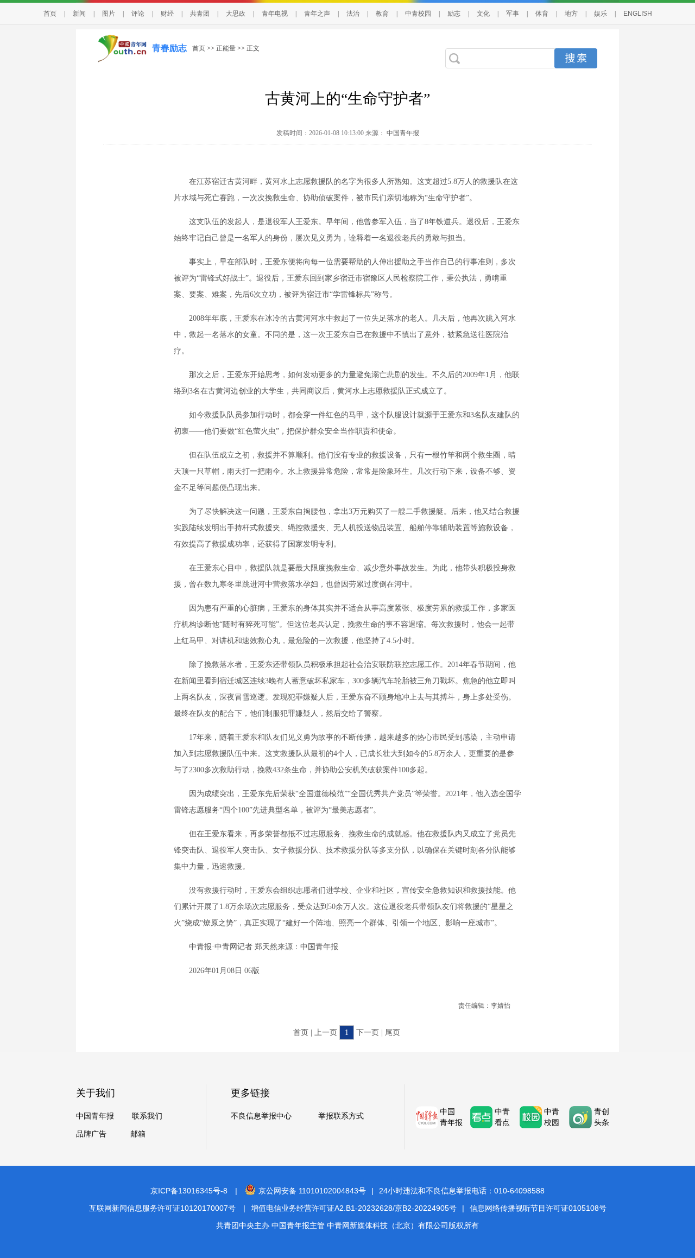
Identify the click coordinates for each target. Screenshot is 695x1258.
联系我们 (147, 1116)
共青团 (200, 13)
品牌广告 (91, 1134)
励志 (453, 13)
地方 (571, 13)
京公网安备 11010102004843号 (312, 1190)
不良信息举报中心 (261, 1116)
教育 (382, 13)
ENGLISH (637, 13)
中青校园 (418, 13)
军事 (512, 13)
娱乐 (600, 13)
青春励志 (169, 48)
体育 (541, 13)
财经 (167, 13)
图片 (108, 13)
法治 (352, 13)
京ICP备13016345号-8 (189, 1190)
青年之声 (317, 13)
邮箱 (138, 1134)
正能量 (226, 48)
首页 (49, 13)
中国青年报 (402, 133)
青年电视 (275, 13)
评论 (137, 13)
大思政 (235, 13)
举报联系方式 (341, 1116)
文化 (483, 13)
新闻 (79, 13)
